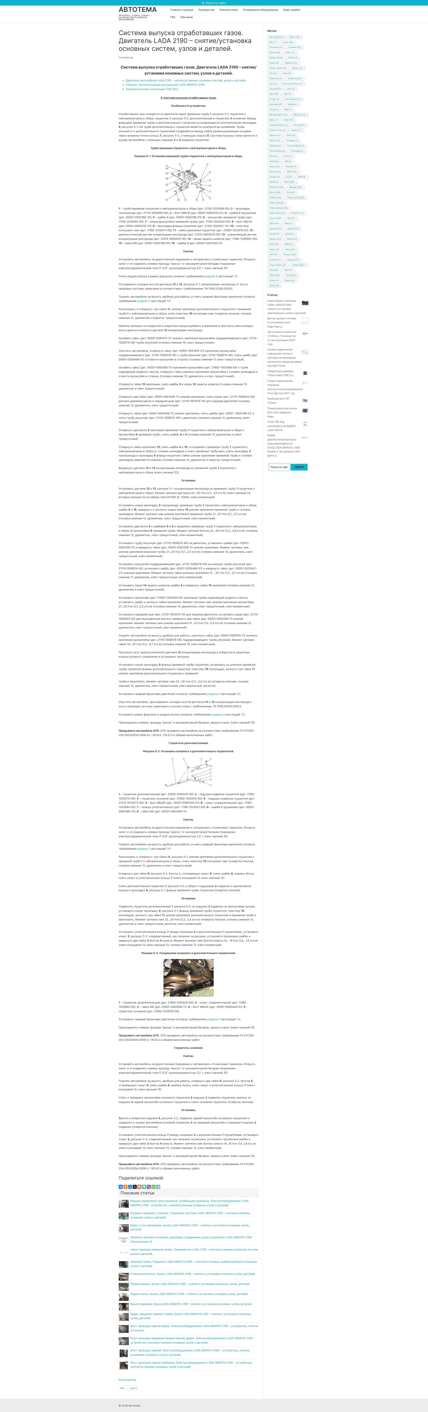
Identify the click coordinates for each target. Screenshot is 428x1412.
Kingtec (274, 99)
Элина (274, 280)
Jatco (273, 94)
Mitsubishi (299, 115)
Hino (273, 84)
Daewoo (274, 52)
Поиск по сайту (215, 3)
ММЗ (289, 244)
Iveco (291, 89)
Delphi (292, 58)
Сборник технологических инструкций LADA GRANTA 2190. (165, 84)
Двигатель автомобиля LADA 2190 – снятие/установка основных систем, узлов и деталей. (186, 80)
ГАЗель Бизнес (278, 208)
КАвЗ (288, 223)
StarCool (274, 141)
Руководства (126, 57)
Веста (274, 192)
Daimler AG (276, 58)
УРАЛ (274, 275)
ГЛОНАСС (297, 213)
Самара (293, 260)
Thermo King (277, 151)
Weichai (275, 172)
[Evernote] (144, 1187)
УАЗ (273, 270)
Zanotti (274, 177)
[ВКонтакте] (121, 1187)
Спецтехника (277, 265)
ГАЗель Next (295, 197)
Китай (274, 234)
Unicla (287, 156)
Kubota (292, 104)
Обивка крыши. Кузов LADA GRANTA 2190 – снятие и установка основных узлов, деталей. (190, 1284)
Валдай (295, 187)
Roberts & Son (277, 130)
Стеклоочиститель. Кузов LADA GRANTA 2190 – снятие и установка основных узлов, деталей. (192, 1273)
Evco (273, 73)
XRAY (292, 172)
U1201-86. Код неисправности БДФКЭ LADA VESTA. (281, 426)
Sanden (296, 130)
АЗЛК (302, 177)
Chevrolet (275, 47)
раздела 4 (210, 276)
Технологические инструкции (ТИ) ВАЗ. (152, 89)
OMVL (273, 120)
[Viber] (149, 1187)
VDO (288, 161)
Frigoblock (275, 78)
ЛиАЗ (292, 239)
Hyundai (275, 89)
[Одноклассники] (125, 1187)
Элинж (289, 280)
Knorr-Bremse (293, 99)
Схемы (298, 265)
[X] (135, 1187)
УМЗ (288, 270)
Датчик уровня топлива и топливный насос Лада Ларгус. (281, 322)
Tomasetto (297, 151)
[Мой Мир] (130, 1187)
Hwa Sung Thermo (292, 84)
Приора (289, 254)
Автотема (138, 10)
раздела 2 (143, 301)
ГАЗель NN (276, 203)
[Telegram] (158, 1187)
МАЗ (274, 244)
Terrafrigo (292, 141)
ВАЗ (122, 1388)
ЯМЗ (274, 286)
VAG (274, 161)
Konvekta (275, 104)
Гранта (133, 1388)
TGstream (275, 146)
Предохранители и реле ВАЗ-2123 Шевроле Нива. (282, 412)
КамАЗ (293, 229)
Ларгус (275, 239)
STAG (290, 135)
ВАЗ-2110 (276, 187)
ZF (288, 177)
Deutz (274, 63)
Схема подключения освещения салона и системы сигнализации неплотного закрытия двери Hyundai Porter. (284, 357)
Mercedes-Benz (278, 115)
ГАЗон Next (277, 213)
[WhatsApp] (153, 1187)
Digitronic (291, 63)
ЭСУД (291, 275)
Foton (287, 73)
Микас (274, 249)
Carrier (287, 42)
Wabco (274, 166)
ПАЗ (273, 254)
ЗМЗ (274, 223)
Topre (273, 156)
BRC (273, 42)
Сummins (275, 260)
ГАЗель (275, 197)
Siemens (274, 135)
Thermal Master (295, 146)
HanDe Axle (294, 78)
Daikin (290, 52)
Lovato (274, 109)
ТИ (235, 276)
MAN (288, 109)
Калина (275, 229)
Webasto (291, 166)
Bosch (295, 37)
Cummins (294, 47)
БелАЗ (274, 182)
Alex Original (276, 37)
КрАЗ (289, 234)
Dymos (297, 68)
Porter (288, 120)
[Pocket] (139, 1187)
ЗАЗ (291, 218)
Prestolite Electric (278, 125)
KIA (287, 94)
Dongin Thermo (278, 68)
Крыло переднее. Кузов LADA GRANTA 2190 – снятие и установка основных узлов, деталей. (191, 1304)
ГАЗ (290, 192)
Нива (290, 249)
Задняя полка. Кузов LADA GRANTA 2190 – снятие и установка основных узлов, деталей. (189, 1294)
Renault (299, 125)
